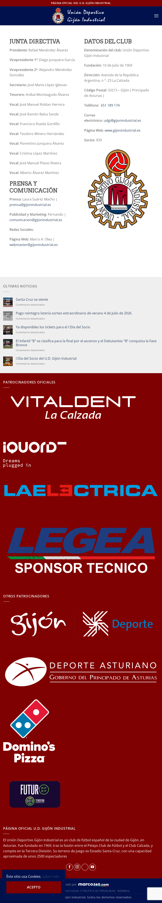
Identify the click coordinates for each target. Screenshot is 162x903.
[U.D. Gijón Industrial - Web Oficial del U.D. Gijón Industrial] (81, 16)
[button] (156, 16)
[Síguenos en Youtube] (92, 867)
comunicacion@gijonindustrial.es (35, 220)
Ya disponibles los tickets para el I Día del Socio (53, 327)
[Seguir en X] (84, 867)
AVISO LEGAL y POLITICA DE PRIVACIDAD (89, 891)
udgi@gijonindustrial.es (122, 120)
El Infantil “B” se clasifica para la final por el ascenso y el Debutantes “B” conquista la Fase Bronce (86, 343)
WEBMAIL (123, 891)
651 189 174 (110, 105)
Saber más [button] (50, 876)
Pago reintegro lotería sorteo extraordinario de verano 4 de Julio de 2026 (74, 313)
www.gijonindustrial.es (122, 130)
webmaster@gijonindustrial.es (33, 244)
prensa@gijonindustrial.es (30, 204)
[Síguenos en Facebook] (69, 867)
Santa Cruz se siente (32, 300)
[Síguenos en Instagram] (77, 867)
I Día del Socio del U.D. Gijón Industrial (46, 359)
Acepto (34, 887)
